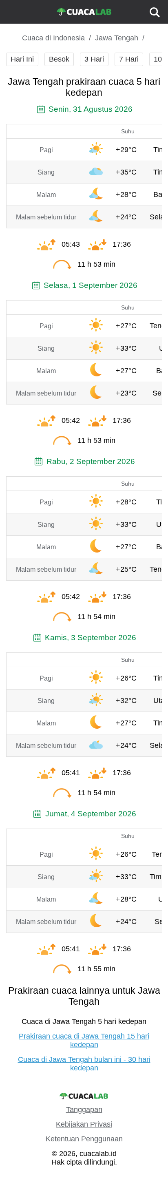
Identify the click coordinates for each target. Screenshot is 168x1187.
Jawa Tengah (116, 38)
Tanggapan (84, 1109)
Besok (59, 59)
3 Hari (94, 59)
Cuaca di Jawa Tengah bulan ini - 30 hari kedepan (84, 1063)
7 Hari (129, 59)
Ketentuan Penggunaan (84, 1139)
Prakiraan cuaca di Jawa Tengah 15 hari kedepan (84, 1040)
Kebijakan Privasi (84, 1124)
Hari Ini (22, 59)
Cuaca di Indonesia (53, 38)
